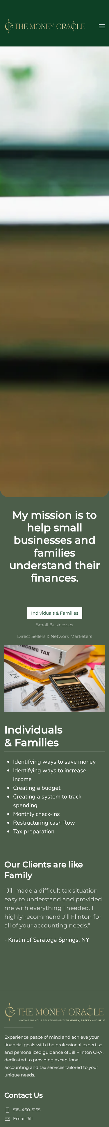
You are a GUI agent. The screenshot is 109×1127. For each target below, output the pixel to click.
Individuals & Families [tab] (54, 613)
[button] (102, 26)
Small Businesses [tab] (54, 624)
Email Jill (23, 1118)
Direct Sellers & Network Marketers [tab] (54, 636)
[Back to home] (45, 26)
